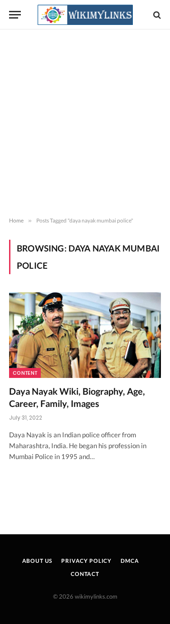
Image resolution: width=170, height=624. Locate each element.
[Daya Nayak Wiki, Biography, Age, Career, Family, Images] (85, 334)
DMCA (130, 560)
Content (25, 373)
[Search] (156, 15)
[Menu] (15, 15)
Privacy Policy (86, 560)
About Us (37, 560)
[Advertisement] (85, 123)
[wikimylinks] (85, 14)
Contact (85, 574)
